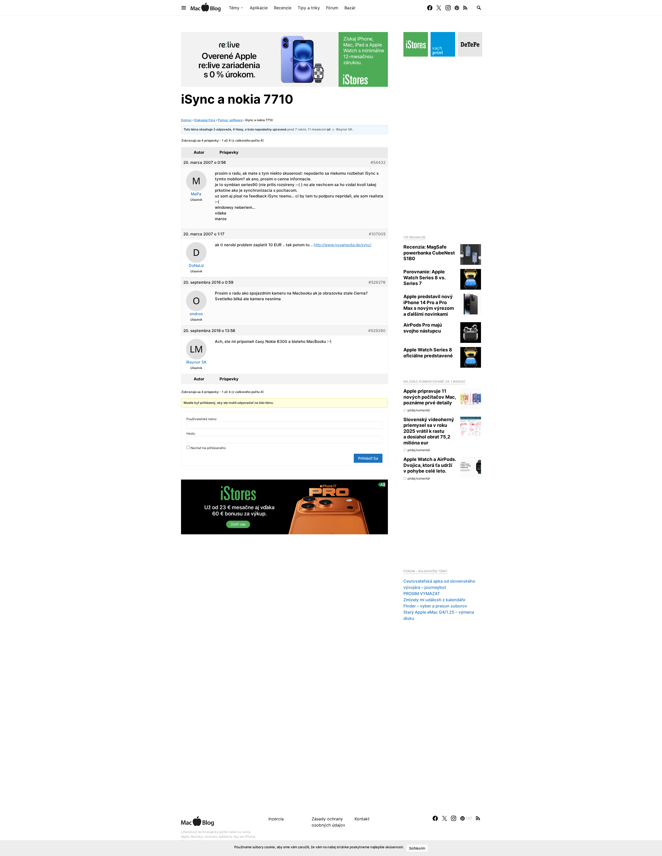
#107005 (377, 234)
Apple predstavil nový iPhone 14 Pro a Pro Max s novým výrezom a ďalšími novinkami (428, 305)
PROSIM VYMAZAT (421, 593)
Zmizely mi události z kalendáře (434, 599)
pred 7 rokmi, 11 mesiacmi (306, 129)
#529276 (377, 282)
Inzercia (276, 818)
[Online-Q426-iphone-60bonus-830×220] (284, 506)
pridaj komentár (419, 410)
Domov (186, 120)
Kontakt (362, 818)
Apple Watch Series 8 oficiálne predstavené (428, 352)
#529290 (377, 330)
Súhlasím (417, 848)
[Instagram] (448, 7)
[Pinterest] (457, 7)
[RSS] (465, 7)
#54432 (378, 162)
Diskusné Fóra (204, 120)
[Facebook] (429, 7)
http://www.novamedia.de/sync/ (342, 244)
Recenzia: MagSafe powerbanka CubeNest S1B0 (429, 252)
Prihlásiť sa (368, 458)
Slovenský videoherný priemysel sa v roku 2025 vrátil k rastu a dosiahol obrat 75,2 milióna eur (428, 431)
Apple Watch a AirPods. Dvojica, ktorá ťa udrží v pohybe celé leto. (429, 465)
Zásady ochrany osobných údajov (328, 822)
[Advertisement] (442, 144)
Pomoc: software (230, 120)
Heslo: (190, 433)
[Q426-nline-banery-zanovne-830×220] (284, 58)
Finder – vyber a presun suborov (435, 605)
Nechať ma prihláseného (208, 448)
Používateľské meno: (201, 419)
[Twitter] (438, 7)
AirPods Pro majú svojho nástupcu (422, 328)
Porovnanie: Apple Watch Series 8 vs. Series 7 (424, 277)
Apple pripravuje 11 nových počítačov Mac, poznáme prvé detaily (429, 396)
